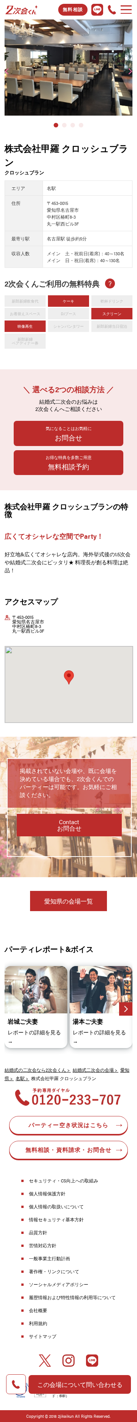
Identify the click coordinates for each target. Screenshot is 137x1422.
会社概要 (38, 1310)
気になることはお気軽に (69, 433)
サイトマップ (42, 1336)
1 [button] (56, 125)
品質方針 (38, 1232)
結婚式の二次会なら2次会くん (35, 1069)
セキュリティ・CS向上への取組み (63, 1180)
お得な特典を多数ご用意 (69, 462)
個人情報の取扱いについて (56, 1206)
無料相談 (73, 9)
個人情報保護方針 (47, 1193)
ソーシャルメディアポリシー (58, 1284)
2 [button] (64, 125)
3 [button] (72, 125)
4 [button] (81, 125)
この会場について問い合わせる (80, 1384)
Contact (69, 825)
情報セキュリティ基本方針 (56, 1219)
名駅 (20, 1078)
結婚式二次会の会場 (93, 1069)
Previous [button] (7, 71)
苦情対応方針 (42, 1245)
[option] (68, 67)
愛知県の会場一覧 (68, 901)
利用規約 (38, 1323)
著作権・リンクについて (54, 1271)
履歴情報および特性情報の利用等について (72, 1297)
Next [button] (130, 71)
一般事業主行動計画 (49, 1258)
